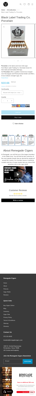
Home (3, 10)
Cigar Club (6, 314)
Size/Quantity (5, 89)
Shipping (3, 86)
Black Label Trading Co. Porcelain (11, 12)
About (5, 286)
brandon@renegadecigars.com (13, 340)
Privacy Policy (7, 317)
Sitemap (5, 323)
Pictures (5, 289)
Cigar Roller (7, 292)
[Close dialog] (35, 368)
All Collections (11, 10)
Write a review (18, 200)
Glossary (6, 326)
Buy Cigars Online (8, 305)
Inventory (6, 311)
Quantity (3, 97)
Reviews (5, 295)
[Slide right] (22, 61)
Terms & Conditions (9, 320)
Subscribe (27, 361)
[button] (32, 4)
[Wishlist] (25, 4)
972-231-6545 (7, 336)
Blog (4, 308)
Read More (4, 77)
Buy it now (18, 117)
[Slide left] (14, 61)
